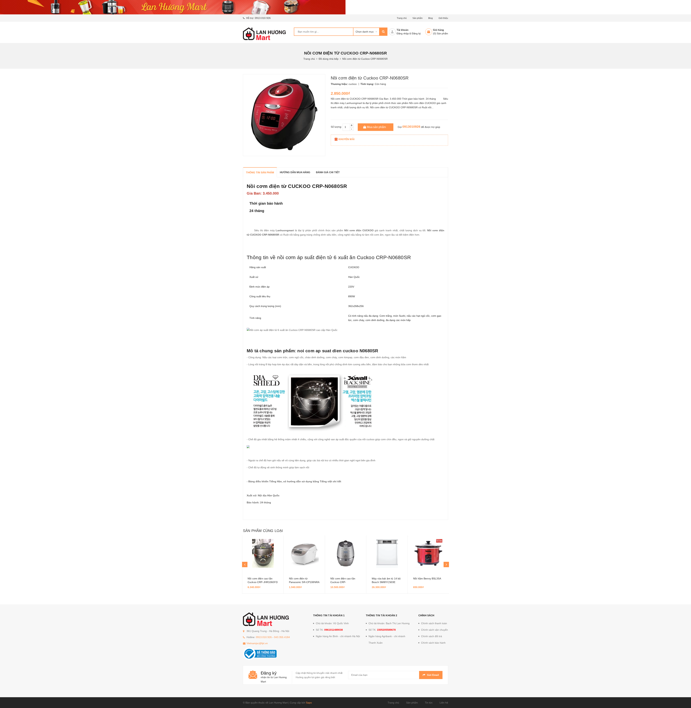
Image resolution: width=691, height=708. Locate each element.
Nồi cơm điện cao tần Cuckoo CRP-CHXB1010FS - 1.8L (342, 582)
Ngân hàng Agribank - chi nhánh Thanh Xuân (387, 639)
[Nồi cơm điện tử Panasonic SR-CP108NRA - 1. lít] (304, 553)
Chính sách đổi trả (431, 636)
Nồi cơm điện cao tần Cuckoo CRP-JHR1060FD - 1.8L (263, 582)
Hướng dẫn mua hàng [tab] (295, 172)
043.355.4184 (282, 637)
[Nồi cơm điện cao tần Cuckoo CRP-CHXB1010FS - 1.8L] (345, 553)
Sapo (309, 702)
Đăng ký (416, 33)
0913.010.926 (263, 18)
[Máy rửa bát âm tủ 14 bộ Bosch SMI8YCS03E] (387, 553)
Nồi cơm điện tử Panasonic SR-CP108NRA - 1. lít (304, 582)
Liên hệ (444, 702)
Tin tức (429, 702)
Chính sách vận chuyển (434, 629)
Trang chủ (402, 18)
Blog (430, 18)
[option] (262, 564)
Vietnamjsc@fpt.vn (257, 643)
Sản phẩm (417, 18)
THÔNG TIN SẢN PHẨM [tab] (260, 172)
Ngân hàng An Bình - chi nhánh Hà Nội (338, 636)
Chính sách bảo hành (433, 642)
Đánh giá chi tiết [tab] (328, 172)
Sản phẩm (412, 702)
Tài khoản (402, 29)
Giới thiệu (443, 18)
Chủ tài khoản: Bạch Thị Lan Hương (389, 623)
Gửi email (433, 674)
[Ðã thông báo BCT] (260, 653)
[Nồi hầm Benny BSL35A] (428, 553)
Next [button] (446, 564)
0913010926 (411, 126)
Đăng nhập (403, 33)
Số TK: (329, 629)
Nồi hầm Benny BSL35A (427, 578)
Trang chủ (393, 702)
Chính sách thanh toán (434, 623)
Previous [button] (244, 564)
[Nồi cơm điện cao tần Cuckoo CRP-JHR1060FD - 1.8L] (262, 553)
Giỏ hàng (438, 29)
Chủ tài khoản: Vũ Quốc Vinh (332, 623)
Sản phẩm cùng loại (263, 531)
